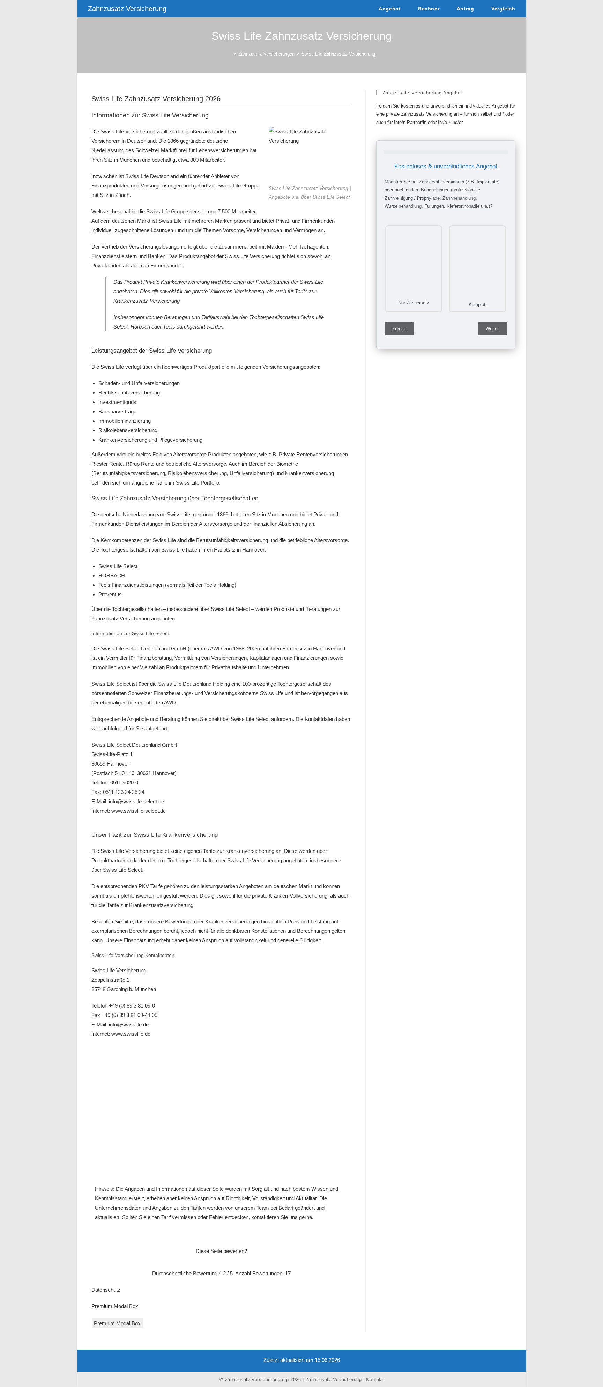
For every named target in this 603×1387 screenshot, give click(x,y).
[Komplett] (477, 262)
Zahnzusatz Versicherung (127, 9)
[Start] (229, 54)
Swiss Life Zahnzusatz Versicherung (338, 54)
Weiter (492, 328)
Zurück (399, 328)
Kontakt (374, 1379)
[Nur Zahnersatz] (413, 261)
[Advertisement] (221, 1111)
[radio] (208, 1262)
